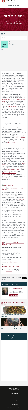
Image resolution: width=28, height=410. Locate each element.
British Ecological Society (13, 169)
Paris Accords (13, 108)
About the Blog (14, 393)
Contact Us (14, 400)
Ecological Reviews (12, 262)
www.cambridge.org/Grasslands (11, 266)
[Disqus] (14, 360)
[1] (11, 179)
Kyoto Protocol (12, 106)
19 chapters (20, 199)
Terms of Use (15, 397)
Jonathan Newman (15, 288)
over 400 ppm (6, 99)
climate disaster (11, 142)
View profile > (14, 295)
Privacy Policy (15, 404)
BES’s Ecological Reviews (9, 173)
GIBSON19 (9, 271)
